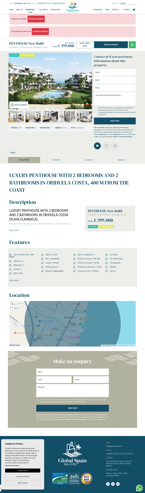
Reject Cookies (23, 483)
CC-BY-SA (132, 345)
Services (115, 10)
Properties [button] (30, 10)
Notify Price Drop (85, 44)
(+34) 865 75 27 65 (44, 3)
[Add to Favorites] (97, 145)
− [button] (12, 307)
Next (90, 81)
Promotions (55, 10)
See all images (21, 105)
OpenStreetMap (117, 345)
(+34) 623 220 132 (58, 3)
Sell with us (43, 10)
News (107, 10)
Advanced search (36, 19)
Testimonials (98, 10)
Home (11, 10)
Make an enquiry (111, 44)
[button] (114, 145)
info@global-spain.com (22, 3)
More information (12, 465)
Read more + (14, 280)
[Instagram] (113, 484)
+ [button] (12, 304)
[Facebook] (108, 484)
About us (19, 10)
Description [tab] (24, 160)
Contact (126, 10)
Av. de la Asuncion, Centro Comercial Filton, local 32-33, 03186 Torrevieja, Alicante (118, 463)
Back (13, 152)
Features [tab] (56, 160)
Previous (10, 81)
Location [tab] (89, 160)
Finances (121, 160)
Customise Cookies (22, 476)
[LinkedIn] (118, 484)
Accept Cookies (23, 470)
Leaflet (103, 345)
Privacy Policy (119, 110)
